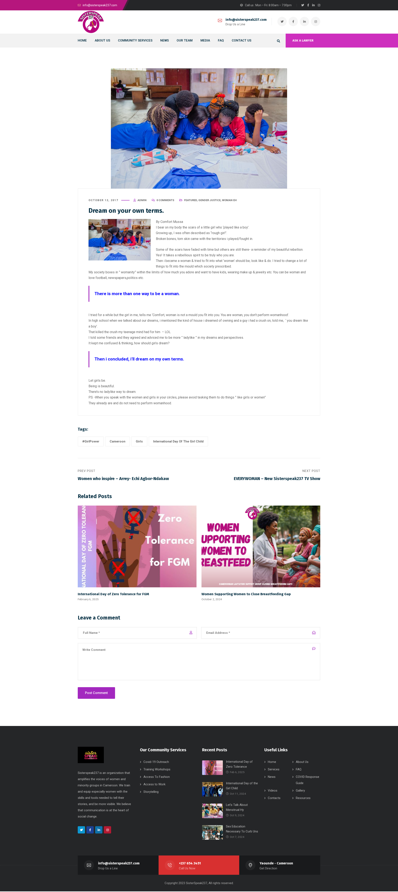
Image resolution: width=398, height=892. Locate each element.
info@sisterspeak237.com (246, 20)
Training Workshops (156, 769)
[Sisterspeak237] (91, 22)
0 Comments (165, 200)
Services (273, 769)
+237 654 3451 (190, 863)
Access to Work (154, 784)
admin (142, 200)
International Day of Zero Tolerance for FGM (113, 594)
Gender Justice (209, 200)
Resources (303, 798)
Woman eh (229, 200)
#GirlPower (90, 441)
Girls (139, 441)
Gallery (300, 790)
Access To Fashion (156, 777)
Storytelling (151, 792)
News (271, 777)
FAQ (298, 769)
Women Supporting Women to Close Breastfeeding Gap (246, 594)
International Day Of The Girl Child (178, 441)
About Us (302, 762)
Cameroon (117, 441)
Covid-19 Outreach (156, 762)
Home (272, 762)
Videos (272, 790)
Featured (190, 200)
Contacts (274, 798)
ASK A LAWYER (302, 40)
